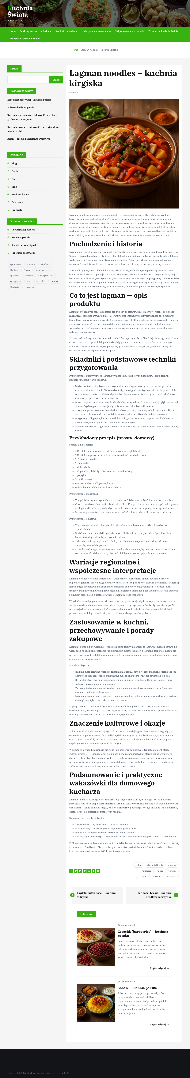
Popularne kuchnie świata (163, 31)
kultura (14, 269)
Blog (14, 163)
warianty (172, 876)
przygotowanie (46, 275)
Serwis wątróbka (21, 237)
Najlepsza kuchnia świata (96, 31)
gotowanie (16, 264)
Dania (15, 171)
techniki (158, 876)
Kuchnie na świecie (67, 31)
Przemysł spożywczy (23, 252)
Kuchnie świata (20, 194)
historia (31, 264)
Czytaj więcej (158, 968)
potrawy (15, 275)
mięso (28, 269)
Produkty (17, 209)
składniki (42, 281)
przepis (29, 275)
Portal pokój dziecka (23, 229)
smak (55, 281)
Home (13, 31)
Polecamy (17, 202)
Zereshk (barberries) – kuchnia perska (29, 99)
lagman (173, 865)
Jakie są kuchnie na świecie (36, 31)
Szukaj (14, 68)
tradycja (15, 286)
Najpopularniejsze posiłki (129, 31)
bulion (139, 865)
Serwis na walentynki (24, 245)
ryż (29, 281)
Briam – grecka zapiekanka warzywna (28, 138)
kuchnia (45, 264)
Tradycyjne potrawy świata (25, 38)
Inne (14, 186)
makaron (147, 870)
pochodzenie (43, 269)
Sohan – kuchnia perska (21, 107)
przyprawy (16, 281)
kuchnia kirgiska (155, 865)
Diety (15, 179)
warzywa (30, 286)
